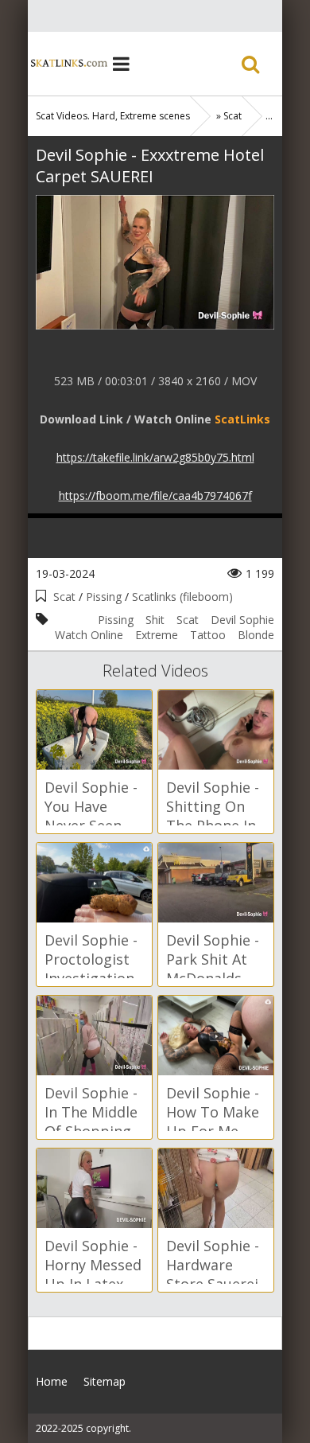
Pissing (104, 596)
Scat (64, 596)
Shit (155, 619)
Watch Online (89, 634)
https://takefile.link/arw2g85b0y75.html (155, 457)
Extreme (156, 634)
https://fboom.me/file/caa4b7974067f (155, 495)
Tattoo (208, 634)
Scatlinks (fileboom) (182, 596)
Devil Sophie (242, 619)
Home (67, 64)
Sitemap (104, 1381)
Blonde (256, 634)
